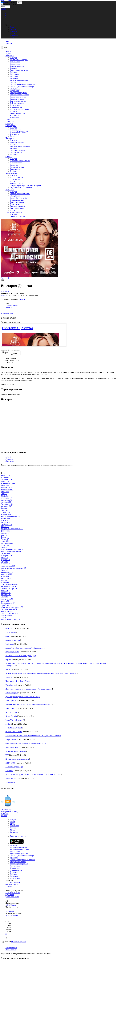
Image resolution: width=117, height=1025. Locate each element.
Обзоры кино (15, 82)
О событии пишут (12, 360)
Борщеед (13, 111)
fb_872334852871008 (13, 732)
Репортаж (14, 144)
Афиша (8, 54)
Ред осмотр (14, 91)
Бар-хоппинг (15, 64)
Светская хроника (17, 99)
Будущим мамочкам (17, 206)
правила (8, 886)
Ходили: (5, 278)
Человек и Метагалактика (15, 751)
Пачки (12, 136)
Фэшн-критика (16, 107)
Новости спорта (16, 163)
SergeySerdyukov (11, 739)
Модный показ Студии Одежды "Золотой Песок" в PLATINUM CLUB (33, 775)
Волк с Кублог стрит (18, 113)
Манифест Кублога (18, 942)
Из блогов (14, 155)
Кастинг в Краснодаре (14, 767)
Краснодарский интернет (20, 146)
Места (12, 830)
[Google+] (9, 909)
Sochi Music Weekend (13, 728)
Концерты (5, 291)
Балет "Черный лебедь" (14, 720)
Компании (9, 122)
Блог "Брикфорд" (17, 177)
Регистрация (10, 43)
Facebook (9, 459)
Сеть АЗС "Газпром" (18, 216)
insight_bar (9, 677)
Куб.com (13, 72)
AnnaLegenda (10, 701)
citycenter (8, 660)
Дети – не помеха (17, 202)
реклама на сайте (12, 897)
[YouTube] (10, 909)
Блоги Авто (14, 134)
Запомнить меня (9, 2)
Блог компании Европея (19, 109)
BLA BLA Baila (11, 712)
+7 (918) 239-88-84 (12, 882)
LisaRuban (9, 771)
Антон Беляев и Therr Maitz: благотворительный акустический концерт (33, 736)
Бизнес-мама (15, 204)
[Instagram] (8, 909)
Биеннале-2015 (11, 782)
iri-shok (8, 724)
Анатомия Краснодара (19, 60)
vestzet (7, 669)
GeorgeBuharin (11, 716)
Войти (3, 9)
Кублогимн (9, 911)
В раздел (13, 58)
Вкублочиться (10, 950)
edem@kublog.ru (11, 884)
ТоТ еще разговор (17, 103)
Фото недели (15, 105)
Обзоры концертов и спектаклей (22, 84)
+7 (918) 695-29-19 (12, 893)
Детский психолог (17, 208)
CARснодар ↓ (10, 126)
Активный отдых (17, 167)
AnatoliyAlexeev (11, 747)
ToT (7, 755)
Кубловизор (14, 74)
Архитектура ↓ (11, 173)
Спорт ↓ (8, 157)
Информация (10, 358)
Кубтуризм (14, 78)
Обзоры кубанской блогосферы (22, 87)
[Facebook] (5, 909)
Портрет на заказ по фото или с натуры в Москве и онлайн (28, 689)
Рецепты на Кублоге (18, 97)
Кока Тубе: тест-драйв (18, 198)
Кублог (8, 457)
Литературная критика (19, 80)
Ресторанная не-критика (19, 95)
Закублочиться (11, 948)
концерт (8, 307)
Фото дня (9, 124)
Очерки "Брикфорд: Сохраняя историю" (25, 185)
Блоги (7, 119)
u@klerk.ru (9, 895)
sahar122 (8, 628)
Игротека (13, 68)
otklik (7, 636)
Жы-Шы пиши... (16, 115)
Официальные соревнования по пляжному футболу (25, 743)
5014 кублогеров (12, 915)
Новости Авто (15, 130)
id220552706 (10, 763)
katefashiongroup (11, 693)
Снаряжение (15, 169)
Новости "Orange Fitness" (20, 161)
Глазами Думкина (17, 66)
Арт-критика (15, 62)
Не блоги (13, 845)
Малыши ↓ (9, 190)
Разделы (13, 820)
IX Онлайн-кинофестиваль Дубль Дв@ (20, 656)
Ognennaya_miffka (12, 652)
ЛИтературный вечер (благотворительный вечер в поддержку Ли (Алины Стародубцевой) (40, 673)
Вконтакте (9, 461)
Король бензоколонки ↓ (14, 212)
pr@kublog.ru (10, 905)
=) (6, 934)
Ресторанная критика (18, 93)
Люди (12, 824)
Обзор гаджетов (16, 152)
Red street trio (10, 632)
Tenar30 (22, 299)
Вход (19, 2)
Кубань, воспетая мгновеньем (17, 759)
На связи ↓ (9, 138)
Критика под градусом (19, 70)
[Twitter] (7, 909)
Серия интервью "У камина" (21, 188)
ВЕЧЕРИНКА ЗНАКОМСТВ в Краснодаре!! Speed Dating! (28, 704)
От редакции (15, 89)
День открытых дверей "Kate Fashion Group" (22, 697)
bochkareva (9, 644)
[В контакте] (6, 909)
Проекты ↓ (9, 56)
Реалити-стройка (16, 183)
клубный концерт (12, 305)
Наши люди (14, 117)
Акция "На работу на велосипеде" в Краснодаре (24, 648)
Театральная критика (18, 101)
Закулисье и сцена (12, 640)
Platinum (4, 295)
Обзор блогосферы (17, 150)
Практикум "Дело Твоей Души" (17, 681)
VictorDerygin (10, 685)
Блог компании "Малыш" (20, 194)
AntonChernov (10, 778)
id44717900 (9, 708)
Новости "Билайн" (17, 142)
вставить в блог (7, 313)
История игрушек (17, 200)
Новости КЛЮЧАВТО (19, 132)
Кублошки (14, 76)
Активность (14, 826)
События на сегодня (18, 836)
